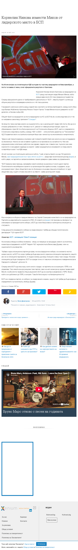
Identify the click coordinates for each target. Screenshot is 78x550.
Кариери (23, 517)
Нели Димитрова (24, 301)
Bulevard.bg (50, 515)
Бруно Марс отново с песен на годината (33, 411)
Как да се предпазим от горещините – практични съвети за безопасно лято (9, 351)
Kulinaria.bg (66, 515)
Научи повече (29, 544)
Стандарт (32, 119)
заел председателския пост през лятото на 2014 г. (25, 157)
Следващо (71, 314)
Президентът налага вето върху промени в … (16, 317)
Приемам (41, 544)
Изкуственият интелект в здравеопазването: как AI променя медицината (67, 351)
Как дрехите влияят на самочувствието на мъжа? (48, 349)
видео (71, 157)
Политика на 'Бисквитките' (12, 538)
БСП (37, 95)
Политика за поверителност (45, 547)
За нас (4, 517)
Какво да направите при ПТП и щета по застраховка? (29, 349)
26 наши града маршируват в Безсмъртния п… (62, 317)
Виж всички (52, 520)
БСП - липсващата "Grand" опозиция (23, 237)
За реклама (6, 525)
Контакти (23, 521)
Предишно (6, 314)
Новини (5, 521)
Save (55, 290)
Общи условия (28, 547)
